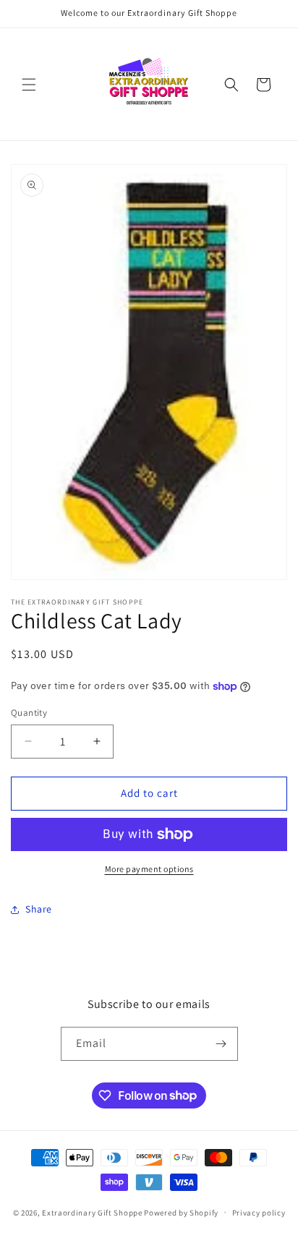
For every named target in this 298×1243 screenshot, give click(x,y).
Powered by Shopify (181, 1212)
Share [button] (38, 908)
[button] (29, 85)
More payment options (149, 868)
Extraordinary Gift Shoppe (92, 1212)
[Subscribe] (221, 1044)
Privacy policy (259, 1213)
